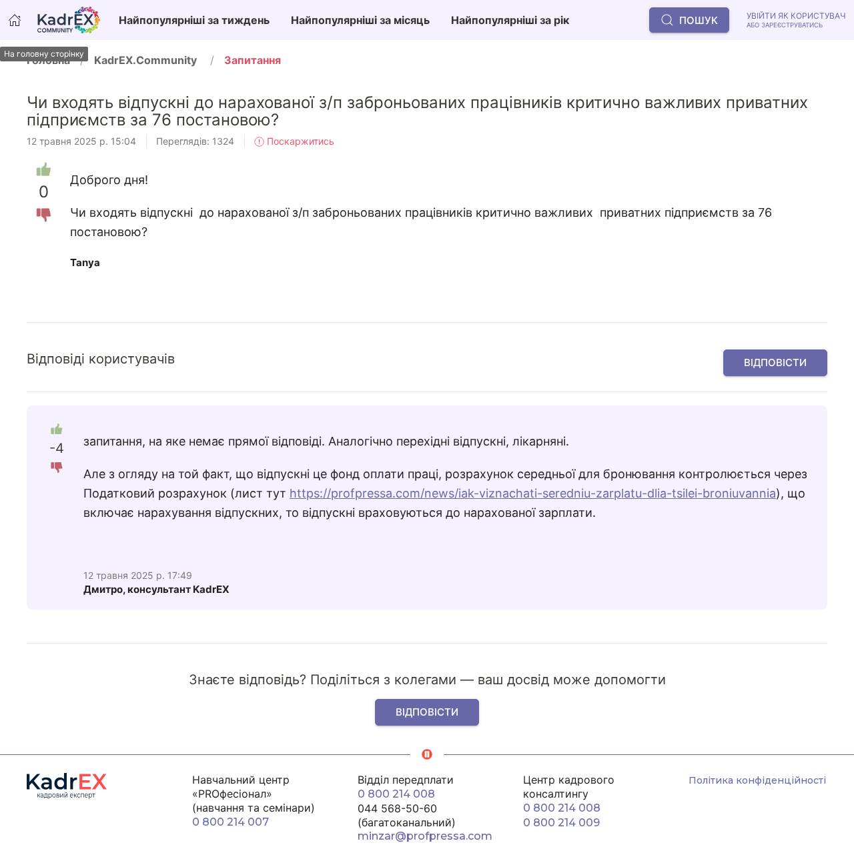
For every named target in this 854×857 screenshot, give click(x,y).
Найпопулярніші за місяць (360, 20)
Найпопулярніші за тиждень (194, 20)
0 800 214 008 (396, 794)
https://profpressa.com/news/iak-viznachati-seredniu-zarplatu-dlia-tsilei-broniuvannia (533, 493)
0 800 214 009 (561, 822)
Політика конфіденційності (757, 780)
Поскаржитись (299, 141)
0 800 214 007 (230, 822)
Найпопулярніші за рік (510, 20)
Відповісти (775, 362)
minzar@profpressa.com (425, 836)
